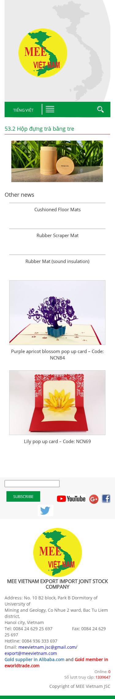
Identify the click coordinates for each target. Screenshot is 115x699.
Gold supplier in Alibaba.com (34, 659)
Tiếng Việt (23, 110)
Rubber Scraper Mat (57, 235)
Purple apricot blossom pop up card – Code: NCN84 (57, 354)
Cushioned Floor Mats (57, 209)
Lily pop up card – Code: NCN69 (57, 441)
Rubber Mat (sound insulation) (57, 261)
